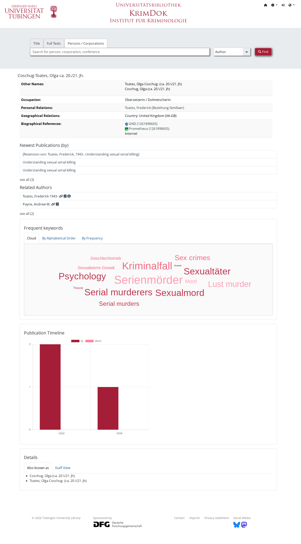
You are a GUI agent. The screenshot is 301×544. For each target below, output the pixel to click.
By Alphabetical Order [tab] (59, 238)
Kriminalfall (147, 266)
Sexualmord (179, 293)
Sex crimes (192, 258)
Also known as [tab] (38, 468)
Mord (191, 281)
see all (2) (27, 213)
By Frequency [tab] (92, 238)
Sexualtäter (207, 271)
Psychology (82, 276)
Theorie (78, 288)
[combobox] (120, 52)
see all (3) (27, 179)
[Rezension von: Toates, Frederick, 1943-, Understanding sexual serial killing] (81, 154)
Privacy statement (217, 518)
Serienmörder (148, 279)
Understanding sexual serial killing (49, 162)
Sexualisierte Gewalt (96, 267)
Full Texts (54, 43)
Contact (179, 518)
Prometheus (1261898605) (149, 128)
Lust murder (229, 284)
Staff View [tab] (62, 468)
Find (264, 52)
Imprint (194, 518)
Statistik (177, 265)
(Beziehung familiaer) (154, 107)
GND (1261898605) (143, 123)
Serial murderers (118, 292)
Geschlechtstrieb (106, 258)
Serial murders (119, 303)
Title (36, 43)
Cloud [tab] (31, 238)
